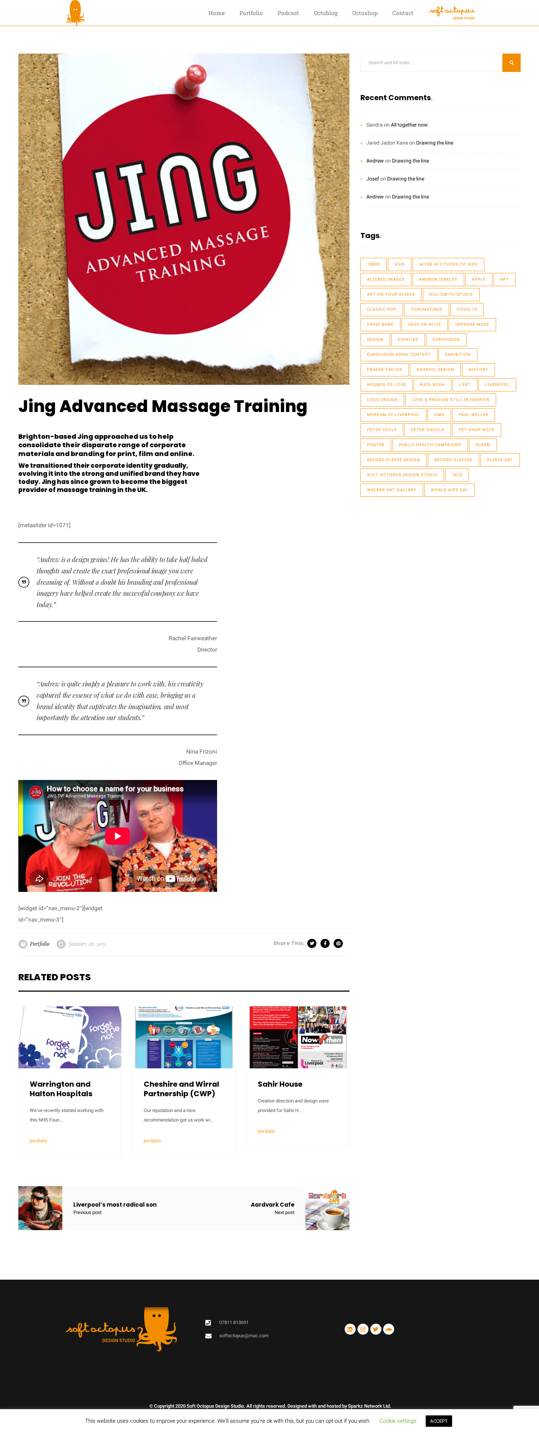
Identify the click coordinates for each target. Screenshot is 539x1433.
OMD (439, 415)
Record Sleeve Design (393, 460)
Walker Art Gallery (392, 490)
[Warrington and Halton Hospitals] (69, 1037)
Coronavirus (427, 309)
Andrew (375, 161)
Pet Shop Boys (477, 430)
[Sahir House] (297, 1037)
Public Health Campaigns (430, 445)
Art (504, 279)
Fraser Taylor (384, 370)
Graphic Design (435, 370)
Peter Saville (427, 430)
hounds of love (386, 385)
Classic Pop (381, 309)
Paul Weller (473, 415)
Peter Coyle (382, 430)
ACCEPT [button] (439, 1421)
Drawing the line (434, 143)
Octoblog (326, 13)
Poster (376, 445)
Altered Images (386, 279)
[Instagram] (363, 1329)
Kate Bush (432, 385)
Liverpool (497, 385)
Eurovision (446, 339)
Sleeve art (500, 460)
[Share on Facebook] (325, 943)
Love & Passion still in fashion (450, 400)
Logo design (382, 400)
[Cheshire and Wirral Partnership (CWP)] (183, 1037)
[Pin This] (339, 943)
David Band (380, 324)
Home (217, 13)
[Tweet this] (312, 943)
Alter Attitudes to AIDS (448, 264)
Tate (457, 475)
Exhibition (458, 354)
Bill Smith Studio (451, 294)
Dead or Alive (424, 324)
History (478, 370)
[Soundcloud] (388, 1329)
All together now (409, 125)
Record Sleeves (453, 460)
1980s (373, 264)
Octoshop (365, 13)
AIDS (400, 264)
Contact (403, 13)
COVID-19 (467, 309)
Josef (372, 179)
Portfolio (251, 13)
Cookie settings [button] (398, 1421)
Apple (479, 279)
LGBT (465, 385)
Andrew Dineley (438, 279)
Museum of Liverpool (393, 415)
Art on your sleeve (391, 294)
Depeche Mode (472, 324)
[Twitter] (375, 1329)
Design (375, 339)
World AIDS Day (449, 490)
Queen (483, 445)
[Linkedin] (350, 1329)
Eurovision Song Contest (399, 354)
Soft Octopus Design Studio (402, 475)
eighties (408, 339)
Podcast (288, 13)
